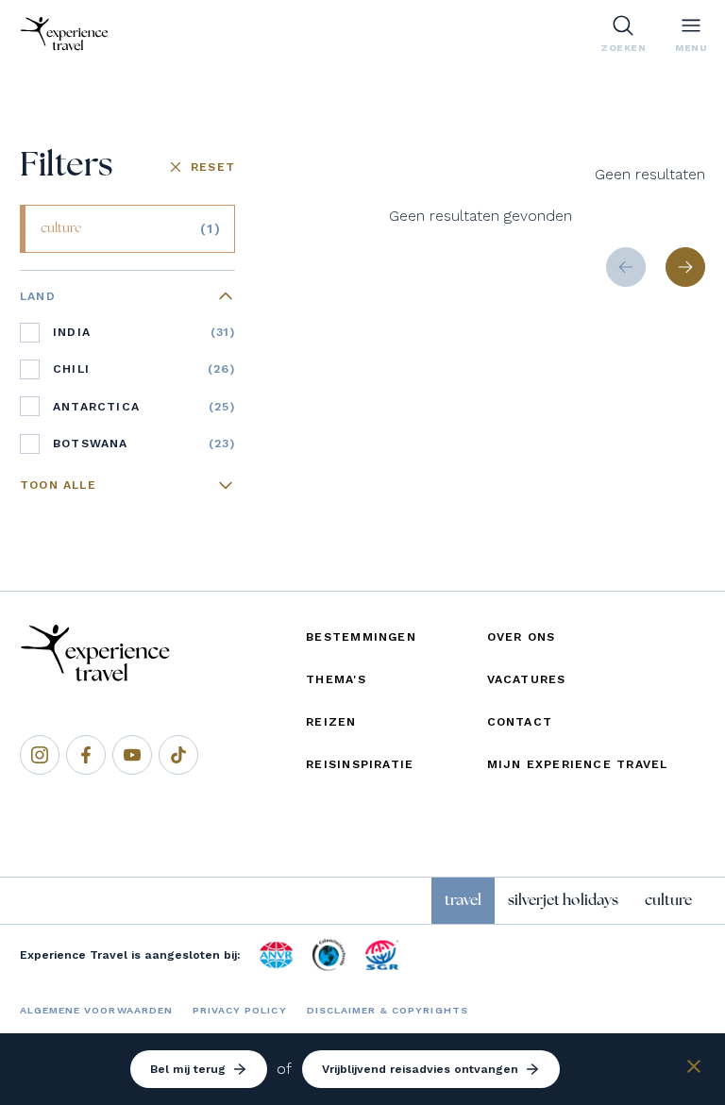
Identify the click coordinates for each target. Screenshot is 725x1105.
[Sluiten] (694, 1069)
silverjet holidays (563, 900)
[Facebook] (86, 755)
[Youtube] (132, 755)
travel (463, 900)
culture (668, 900)
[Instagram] (39, 755)
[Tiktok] (178, 755)
